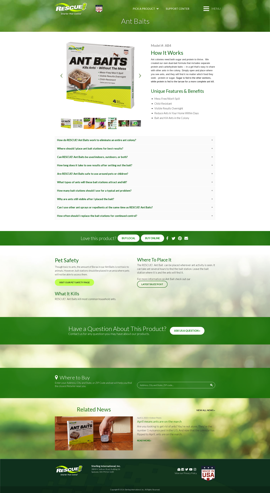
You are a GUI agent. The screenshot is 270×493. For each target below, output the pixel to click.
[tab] (135, 140)
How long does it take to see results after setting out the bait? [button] (94, 165)
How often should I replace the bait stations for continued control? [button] (97, 215)
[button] (62, 75)
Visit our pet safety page (74, 282)
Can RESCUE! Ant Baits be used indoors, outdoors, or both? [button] (92, 157)
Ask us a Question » (187, 330)
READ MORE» (144, 440)
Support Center (177, 8)
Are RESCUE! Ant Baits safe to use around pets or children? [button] (92, 173)
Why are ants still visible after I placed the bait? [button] (85, 199)
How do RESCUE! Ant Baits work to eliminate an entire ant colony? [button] (96, 140)
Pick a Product (144, 8)
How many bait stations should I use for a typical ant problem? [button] (94, 190)
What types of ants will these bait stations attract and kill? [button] (92, 182)
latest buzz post (152, 284)
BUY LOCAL (128, 238)
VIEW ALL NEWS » (205, 410)
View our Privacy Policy (186, 473)
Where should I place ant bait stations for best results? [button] (90, 148)
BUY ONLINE (152, 238)
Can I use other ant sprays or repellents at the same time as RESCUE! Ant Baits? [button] (105, 207)
